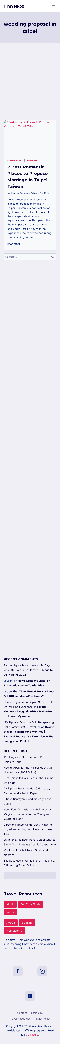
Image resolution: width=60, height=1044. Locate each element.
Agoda (10, 922)
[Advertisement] (30, 85)
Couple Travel (15, 160)
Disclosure (36, 1012)
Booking (27, 922)
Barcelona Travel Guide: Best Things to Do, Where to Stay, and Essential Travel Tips (28, 829)
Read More (15, 244)
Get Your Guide (30, 904)
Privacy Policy (42, 1018)
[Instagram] (42, 971)
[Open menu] (53, 6)
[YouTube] (30, 996)
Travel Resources (20, 1018)
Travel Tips (32, 160)
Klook (10, 904)
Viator (10, 912)
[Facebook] (18, 971)
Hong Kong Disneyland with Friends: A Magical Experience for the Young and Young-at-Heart (27, 814)
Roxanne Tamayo (19, 193)
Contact (22, 1012)
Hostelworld (14, 930)
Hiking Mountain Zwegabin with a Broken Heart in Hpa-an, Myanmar (30, 711)
